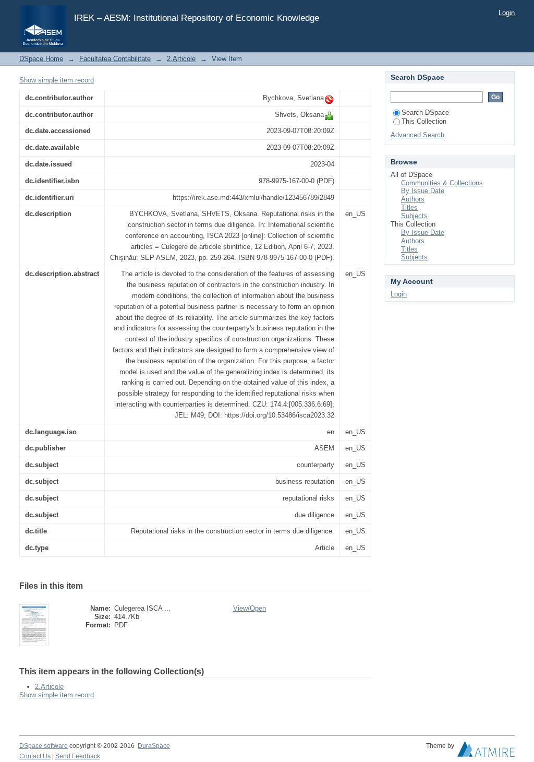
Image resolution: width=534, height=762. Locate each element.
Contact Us (35, 756)
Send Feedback (77, 756)
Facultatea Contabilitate (115, 59)
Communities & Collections (442, 183)
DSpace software (43, 745)
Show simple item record (56, 80)
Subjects (414, 216)
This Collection (424, 121)
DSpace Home (41, 59)
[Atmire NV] (486, 751)
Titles (409, 207)
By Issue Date (422, 191)
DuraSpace (154, 745)
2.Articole (181, 59)
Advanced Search (417, 135)
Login (507, 13)
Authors (412, 199)
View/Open (249, 608)
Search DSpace (425, 112)
